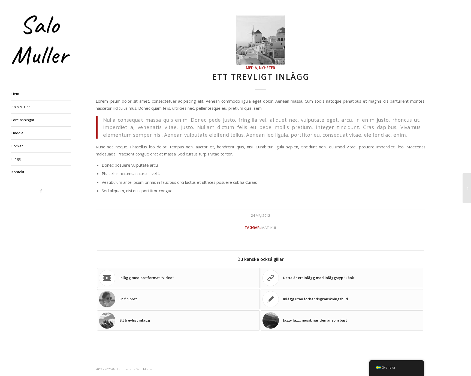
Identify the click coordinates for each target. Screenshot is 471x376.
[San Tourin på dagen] (260, 40)
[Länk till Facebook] (41, 191)
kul (273, 227)
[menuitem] (41, 93)
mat (265, 227)
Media (251, 67)
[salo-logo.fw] (41, 41)
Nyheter (267, 67)
